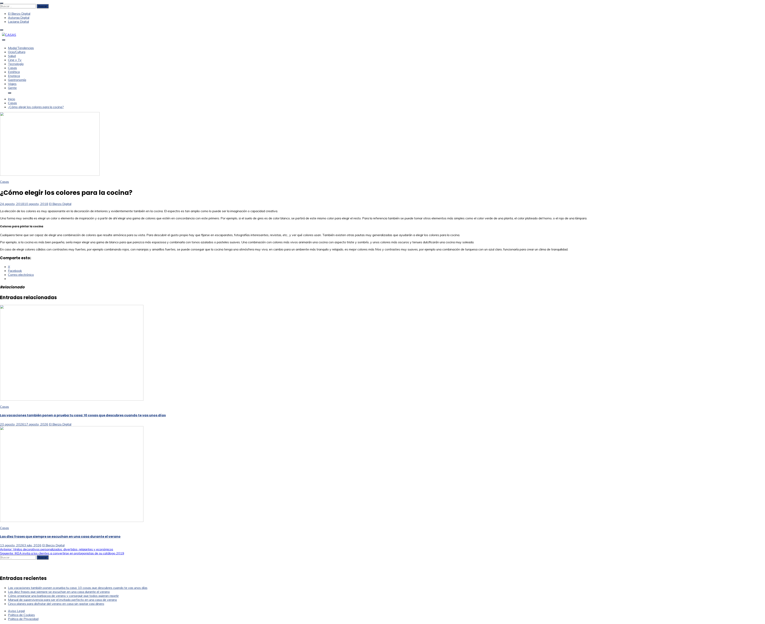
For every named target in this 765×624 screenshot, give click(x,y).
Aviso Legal (16, 611)
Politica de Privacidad (23, 619)
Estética (14, 72)
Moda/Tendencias (21, 48)
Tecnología (16, 64)
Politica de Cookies (21, 615)
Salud (12, 56)
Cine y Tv (15, 60)
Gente (12, 88)
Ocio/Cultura (16, 52)
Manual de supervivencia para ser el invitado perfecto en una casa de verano (62, 600)
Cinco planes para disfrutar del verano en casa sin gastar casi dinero (56, 604)
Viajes (12, 84)
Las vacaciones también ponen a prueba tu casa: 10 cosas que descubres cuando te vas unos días (83, 415)
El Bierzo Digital (19, 14)
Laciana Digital (18, 22)
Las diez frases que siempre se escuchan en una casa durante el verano (60, 536)
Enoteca (14, 76)
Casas (12, 68)
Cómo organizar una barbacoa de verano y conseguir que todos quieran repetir (63, 596)
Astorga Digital (18, 18)
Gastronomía (17, 80)
